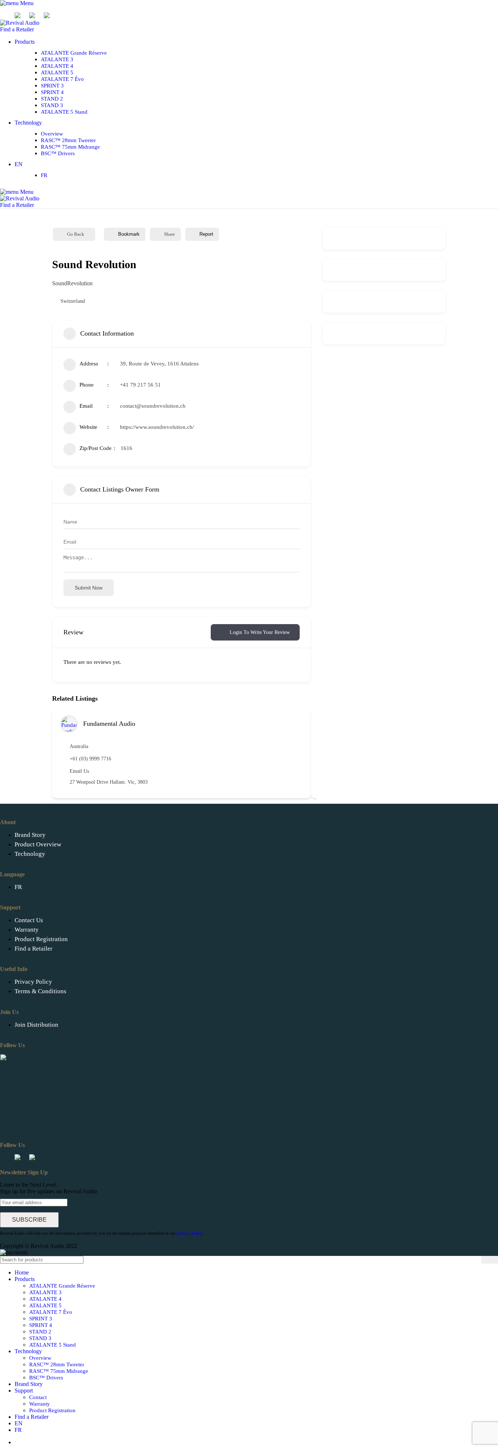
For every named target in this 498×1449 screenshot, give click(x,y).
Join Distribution (36, 1024)
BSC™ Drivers (58, 153)
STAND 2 (52, 99)
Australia (79, 746)
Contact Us (29, 920)
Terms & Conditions (40, 991)
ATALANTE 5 (57, 72)
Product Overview (38, 844)
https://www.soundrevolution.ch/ (157, 427)
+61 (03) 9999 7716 (90, 758)
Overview (52, 134)
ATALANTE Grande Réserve (74, 53)
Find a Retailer (17, 29)
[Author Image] (69, 724)
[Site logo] (19, 23)
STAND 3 (52, 105)
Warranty (27, 929)
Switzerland (73, 301)
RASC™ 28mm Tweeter (68, 140)
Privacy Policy (33, 981)
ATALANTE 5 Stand (64, 112)
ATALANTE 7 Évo (62, 79)
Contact (38, 1397)
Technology (30, 853)
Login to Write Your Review (260, 632)
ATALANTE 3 (57, 59)
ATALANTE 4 (57, 66)
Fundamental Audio (109, 723)
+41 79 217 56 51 (140, 385)
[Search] (489, 1260)
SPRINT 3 (52, 86)
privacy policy (189, 1233)
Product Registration (41, 939)
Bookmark (129, 234)
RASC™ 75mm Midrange (70, 147)
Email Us (79, 771)
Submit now (88, 588)
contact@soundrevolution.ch (153, 406)
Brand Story (30, 834)
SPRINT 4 (52, 92)
